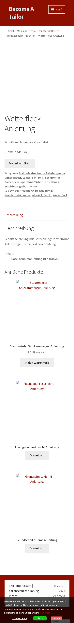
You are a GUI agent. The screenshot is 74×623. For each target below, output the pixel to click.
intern (13, 596)
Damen (39, 191)
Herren (26, 195)
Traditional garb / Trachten (20, 35)
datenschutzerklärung (24, 591)
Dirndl (49, 191)
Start (11, 31)
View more (45, 612)
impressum (23, 586)
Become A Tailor (21, 12)
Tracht (47, 195)
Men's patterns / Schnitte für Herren (38, 31)
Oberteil (37, 195)
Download (37, 455)
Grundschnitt (13, 195)
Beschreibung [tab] (14, 215)
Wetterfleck (60, 195)
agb (11, 586)
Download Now (19, 163)
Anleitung (28, 191)
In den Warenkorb (37, 362)
